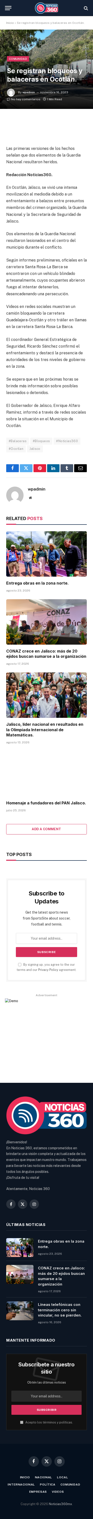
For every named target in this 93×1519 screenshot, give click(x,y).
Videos (58, 1491)
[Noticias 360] (46, 8)
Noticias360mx (60, 1504)
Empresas (38, 1491)
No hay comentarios (25, 99)
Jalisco (35, 449)
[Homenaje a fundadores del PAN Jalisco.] (46, 773)
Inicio (10, 23)
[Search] (85, 8)
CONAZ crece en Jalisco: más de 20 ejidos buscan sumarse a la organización (46, 654)
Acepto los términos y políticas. (49, 1422)
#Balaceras (18, 441)
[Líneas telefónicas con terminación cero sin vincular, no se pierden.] (19, 1310)
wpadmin (28, 92)
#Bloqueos (41, 441)
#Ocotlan (16, 449)
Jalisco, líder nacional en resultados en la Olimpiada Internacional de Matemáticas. (44, 730)
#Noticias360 (67, 441)
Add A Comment (46, 829)
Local (62, 1477)
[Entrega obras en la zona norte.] (46, 554)
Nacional (43, 1477)
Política (48, 1484)
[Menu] (8, 8)
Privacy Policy (48, 970)
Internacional (21, 1484)
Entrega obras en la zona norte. (37, 583)
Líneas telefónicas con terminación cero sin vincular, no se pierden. (60, 1310)
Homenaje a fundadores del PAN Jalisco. (46, 802)
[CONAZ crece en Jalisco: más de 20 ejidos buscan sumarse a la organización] (46, 622)
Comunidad (18, 58)
